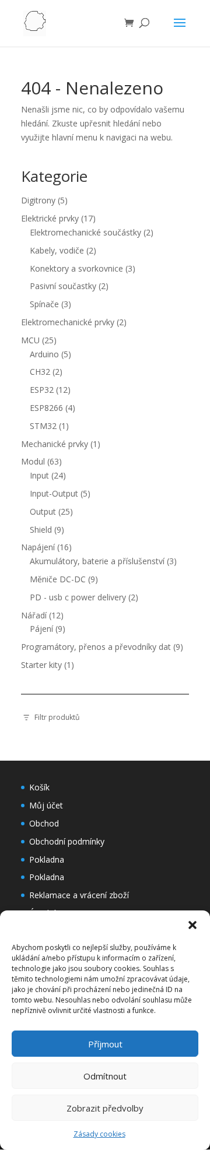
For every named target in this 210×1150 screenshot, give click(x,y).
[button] (192, 925)
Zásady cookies (99, 1134)
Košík (39, 787)
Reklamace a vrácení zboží (79, 895)
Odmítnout (105, 1076)
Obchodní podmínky (66, 841)
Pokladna (46, 859)
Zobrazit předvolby (105, 1108)
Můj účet (46, 805)
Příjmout (105, 1044)
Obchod (44, 823)
